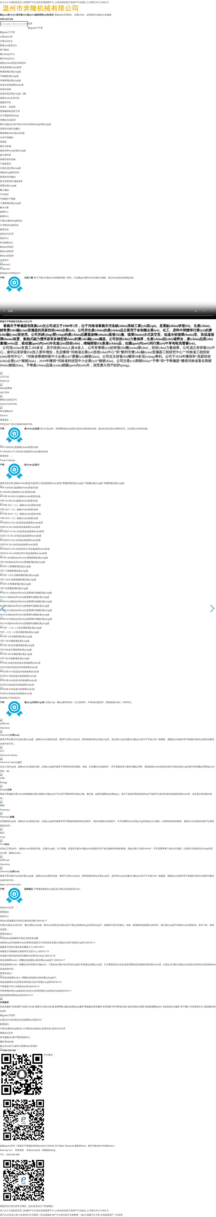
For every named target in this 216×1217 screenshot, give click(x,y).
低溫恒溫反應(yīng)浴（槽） (14, 93)
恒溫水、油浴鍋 (7, 106)
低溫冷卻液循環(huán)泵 (12, 84)
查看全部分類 (6, 483)
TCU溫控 (4, 194)
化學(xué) (4, 723)
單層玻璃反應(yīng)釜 (10, 80)
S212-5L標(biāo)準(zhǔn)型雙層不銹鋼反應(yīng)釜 (24, 623)
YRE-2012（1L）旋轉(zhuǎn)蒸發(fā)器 (19, 518)
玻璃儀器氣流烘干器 (10, 111)
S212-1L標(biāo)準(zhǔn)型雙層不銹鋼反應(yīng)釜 (24, 597)
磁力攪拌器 (5, 154)
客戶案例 (4, 49)
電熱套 (3, 141)
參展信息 (4, 229)
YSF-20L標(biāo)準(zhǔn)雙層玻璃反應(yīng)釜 (22, 562)
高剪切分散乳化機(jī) (10, 128)
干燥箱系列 (5, 163)
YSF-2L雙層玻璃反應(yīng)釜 (14, 588)
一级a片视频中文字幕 (89, 1214)
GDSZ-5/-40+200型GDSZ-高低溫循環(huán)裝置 (23, 553)
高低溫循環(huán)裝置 (10, 67)
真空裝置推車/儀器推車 (11, 181)
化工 (2, 750)
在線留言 (4, 260)
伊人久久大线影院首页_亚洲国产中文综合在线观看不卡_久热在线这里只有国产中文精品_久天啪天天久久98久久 (54, 2)
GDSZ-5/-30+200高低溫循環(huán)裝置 (19, 544)
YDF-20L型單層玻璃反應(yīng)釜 (16, 649)
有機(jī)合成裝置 (8, 119)
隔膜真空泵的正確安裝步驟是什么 (16, 946)
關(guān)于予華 (35, 27)
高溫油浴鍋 (5, 89)
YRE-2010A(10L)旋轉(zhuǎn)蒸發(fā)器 (19, 500)
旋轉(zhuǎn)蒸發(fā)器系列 (13, 62)
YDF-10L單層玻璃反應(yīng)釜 (15, 640)
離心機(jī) (4, 189)
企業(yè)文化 (6, 40)
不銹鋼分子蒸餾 (7, 198)
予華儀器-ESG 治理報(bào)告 (14, 986)
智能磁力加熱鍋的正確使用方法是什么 (18, 951)
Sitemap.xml (6, 1150)
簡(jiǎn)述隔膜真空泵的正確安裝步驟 (17, 920)
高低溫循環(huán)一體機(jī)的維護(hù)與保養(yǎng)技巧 (26, 960)
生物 (2, 778)
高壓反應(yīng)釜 (8, 185)
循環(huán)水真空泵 (9, 97)
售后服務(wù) (6, 242)
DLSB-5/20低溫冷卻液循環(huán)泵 (17, 684)
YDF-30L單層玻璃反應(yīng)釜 (15, 658)
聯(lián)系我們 (7, 246)
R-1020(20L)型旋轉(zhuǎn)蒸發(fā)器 (30, 451)
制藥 (2, 805)
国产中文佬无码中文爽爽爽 (65, 1214)
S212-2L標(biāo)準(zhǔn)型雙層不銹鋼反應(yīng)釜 (24, 605)
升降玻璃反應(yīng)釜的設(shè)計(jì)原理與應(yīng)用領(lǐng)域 (30, 990)
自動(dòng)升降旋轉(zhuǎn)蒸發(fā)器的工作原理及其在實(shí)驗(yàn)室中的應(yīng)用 (42, 942)
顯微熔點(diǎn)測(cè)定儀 (12, 132)
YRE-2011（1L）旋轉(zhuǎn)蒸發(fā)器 (19, 509)
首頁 (30, 23)
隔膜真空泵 (5, 102)
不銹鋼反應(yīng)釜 (9, 76)
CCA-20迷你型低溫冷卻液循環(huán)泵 (19, 667)
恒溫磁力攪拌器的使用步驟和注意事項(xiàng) (22, 955)
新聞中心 (4, 211)
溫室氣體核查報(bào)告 (11, 995)
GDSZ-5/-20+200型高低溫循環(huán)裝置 (20, 526)
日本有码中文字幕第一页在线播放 (34, 1214)
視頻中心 (4, 238)
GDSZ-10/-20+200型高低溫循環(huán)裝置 (20, 535)
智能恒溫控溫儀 (7, 159)
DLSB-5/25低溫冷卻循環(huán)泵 (16, 693)
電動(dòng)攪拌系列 (9, 172)
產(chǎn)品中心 (7, 54)
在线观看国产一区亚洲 (112, 1214)
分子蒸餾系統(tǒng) (9, 115)
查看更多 (6, 455)
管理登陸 (19, 1150)
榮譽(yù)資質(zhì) (8, 45)
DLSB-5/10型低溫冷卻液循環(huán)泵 (18, 675)
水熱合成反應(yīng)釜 (10, 168)
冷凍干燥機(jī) (7, 137)
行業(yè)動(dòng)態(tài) (11, 220)
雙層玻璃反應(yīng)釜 (10, 71)
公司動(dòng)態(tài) (9, 224)
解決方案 (4, 207)
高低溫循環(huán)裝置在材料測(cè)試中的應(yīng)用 (25, 981)
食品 (2, 832)
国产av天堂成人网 (9, 1214)
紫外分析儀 (5, 146)
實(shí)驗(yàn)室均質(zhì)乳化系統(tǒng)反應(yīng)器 (25, 124)
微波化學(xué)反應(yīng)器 (13, 150)
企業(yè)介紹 (6, 36)
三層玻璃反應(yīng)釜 (10, 203)
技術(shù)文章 (7, 233)
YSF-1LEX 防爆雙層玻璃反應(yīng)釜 (18, 579)
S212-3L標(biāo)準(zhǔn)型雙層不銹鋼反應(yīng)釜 (24, 614)
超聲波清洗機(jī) (8, 176)
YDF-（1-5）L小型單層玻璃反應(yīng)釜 (19, 632)
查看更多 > (6, 419)
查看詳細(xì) (6, 933)
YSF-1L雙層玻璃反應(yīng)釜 (14, 570)
